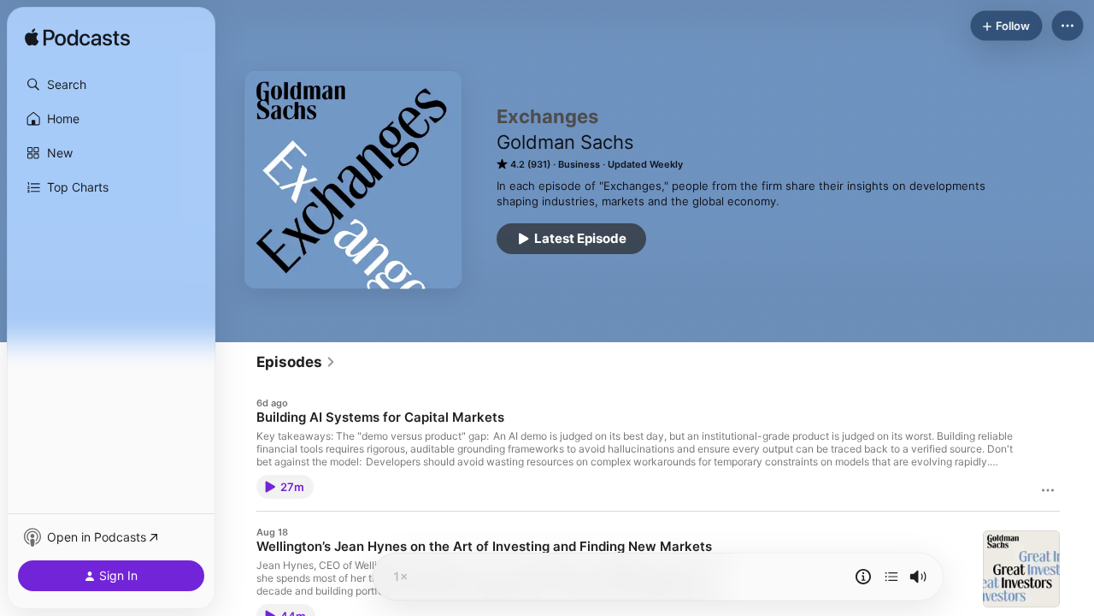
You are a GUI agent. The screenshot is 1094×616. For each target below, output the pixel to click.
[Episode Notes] (863, 577)
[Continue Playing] (891, 577)
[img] (77, 38)
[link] (296, 361)
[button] (111, 84)
